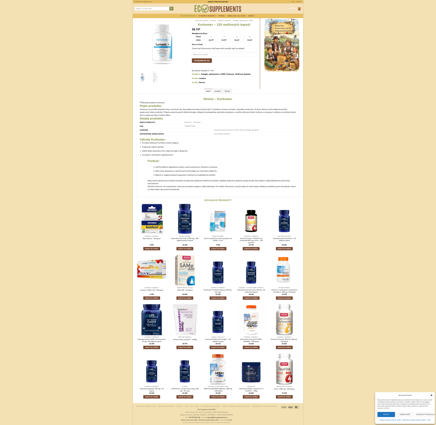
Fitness (221, 16)
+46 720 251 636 (194, 417)
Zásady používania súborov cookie (390, 420)
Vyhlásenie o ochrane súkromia (264, 406)
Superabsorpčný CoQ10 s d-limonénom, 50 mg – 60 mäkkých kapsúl (151, 340)
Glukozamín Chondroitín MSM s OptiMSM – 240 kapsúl (251, 340)
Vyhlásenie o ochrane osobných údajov (414, 420)
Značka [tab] (218, 91)
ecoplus (202, 78)
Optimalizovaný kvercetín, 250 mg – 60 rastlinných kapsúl (251, 291)
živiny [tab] (227, 91)
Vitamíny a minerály (207, 16)
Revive (202, 82)
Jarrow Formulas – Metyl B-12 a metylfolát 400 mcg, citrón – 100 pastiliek (251, 240)
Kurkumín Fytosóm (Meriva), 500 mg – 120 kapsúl (284, 340)
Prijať (386, 414)
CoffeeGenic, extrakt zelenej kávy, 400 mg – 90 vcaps (185, 390)
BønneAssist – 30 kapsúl (151, 238)
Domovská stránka (201, 20)
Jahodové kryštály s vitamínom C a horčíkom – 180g (251, 390)
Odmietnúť (405, 414)
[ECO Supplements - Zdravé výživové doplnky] (218, 8)
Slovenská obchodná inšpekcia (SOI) (208, 420)
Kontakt (298, 2)
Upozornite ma (202, 60)
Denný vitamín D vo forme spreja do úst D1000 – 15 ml (218, 239)
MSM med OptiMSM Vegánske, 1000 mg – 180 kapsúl (218, 390)
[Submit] (171, 9)
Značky (251, 16)
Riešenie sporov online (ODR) (189, 420)
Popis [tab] (208, 91)
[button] (431, 395)
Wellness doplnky (188, 16)
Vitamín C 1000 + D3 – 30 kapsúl (151, 290)
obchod (213, 20)
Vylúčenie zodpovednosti (210, 406)
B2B (191, 406)
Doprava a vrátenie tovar (146, 406)
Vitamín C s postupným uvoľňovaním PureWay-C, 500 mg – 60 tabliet (284, 291)
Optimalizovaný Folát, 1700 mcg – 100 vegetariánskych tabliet (184, 239)
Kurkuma (230, 74)
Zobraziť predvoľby (424, 414)
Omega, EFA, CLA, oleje (236, 16)
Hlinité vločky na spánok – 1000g (185, 339)
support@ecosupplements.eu (217, 417)
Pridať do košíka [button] (151, 249)
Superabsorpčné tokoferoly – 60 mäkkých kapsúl (284, 239)
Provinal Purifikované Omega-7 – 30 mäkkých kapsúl (218, 340)
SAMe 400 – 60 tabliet (185, 290)
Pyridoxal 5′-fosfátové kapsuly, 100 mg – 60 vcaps (218, 291)
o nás (293, 2)
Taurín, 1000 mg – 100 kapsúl (284, 389)
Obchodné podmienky (166, 406)
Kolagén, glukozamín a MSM (243, 20)
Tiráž (428, 420)
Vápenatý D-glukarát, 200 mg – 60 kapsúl (152, 390)
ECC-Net (229, 420)
